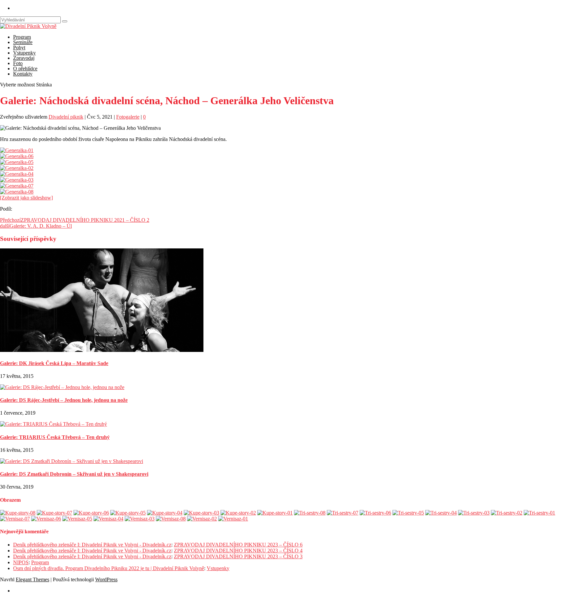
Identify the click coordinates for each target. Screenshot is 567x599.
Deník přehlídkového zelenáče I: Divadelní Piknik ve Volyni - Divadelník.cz (92, 544)
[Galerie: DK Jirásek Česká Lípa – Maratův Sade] (101, 350)
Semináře (22, 42)
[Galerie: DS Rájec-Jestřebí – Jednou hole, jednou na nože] (62, 387)
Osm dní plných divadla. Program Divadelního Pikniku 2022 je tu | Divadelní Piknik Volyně (108, 568)
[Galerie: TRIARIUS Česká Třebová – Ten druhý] (53, 424)
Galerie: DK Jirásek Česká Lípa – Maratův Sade (54, 363)
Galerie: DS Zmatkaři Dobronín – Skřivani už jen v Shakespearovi (74, 474)
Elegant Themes (32, 579)
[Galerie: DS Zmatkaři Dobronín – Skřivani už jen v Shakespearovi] (71, 461)
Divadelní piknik (66, 117)
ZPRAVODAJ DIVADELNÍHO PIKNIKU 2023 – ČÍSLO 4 (238, 550)
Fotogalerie (127, 117)
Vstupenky (24, 53)
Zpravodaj (23, 58)
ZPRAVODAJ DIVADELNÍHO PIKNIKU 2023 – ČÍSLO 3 (238, 556)
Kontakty (22, 74)
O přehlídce (25, 68)
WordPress (106, 579)
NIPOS (21, 562)
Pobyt (19, 47)
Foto (18, 63)
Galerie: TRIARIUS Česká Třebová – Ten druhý (55, 437)
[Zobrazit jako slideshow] (26, 197)
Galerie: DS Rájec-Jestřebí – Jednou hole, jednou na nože (64, 400)
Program (22, 37)
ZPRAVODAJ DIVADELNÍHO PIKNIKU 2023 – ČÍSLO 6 (238, 544)
